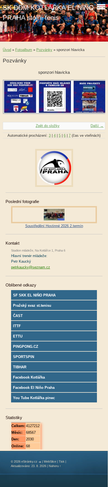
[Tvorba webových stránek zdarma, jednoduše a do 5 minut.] (40, 462)
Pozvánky (44, 50)
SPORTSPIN (23, 357)
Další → (97, 126)
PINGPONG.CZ (25, 346)
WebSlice (50, 461)
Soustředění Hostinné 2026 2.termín (54, 226)
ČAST (18, 316)
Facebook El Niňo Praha (34, 387)
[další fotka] (96, 99)
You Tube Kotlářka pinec (34, 398)
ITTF (17, 326)
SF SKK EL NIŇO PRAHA (34, 295)
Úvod (7, 50)
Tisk (62, 461)
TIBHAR (19, 367)
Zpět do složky (48, 126)
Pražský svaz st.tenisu (32, 305)
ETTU (17, 336)
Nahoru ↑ (55, 466)
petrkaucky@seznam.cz (30, 267)
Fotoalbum (23, 50)
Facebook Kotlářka (29, 377)
